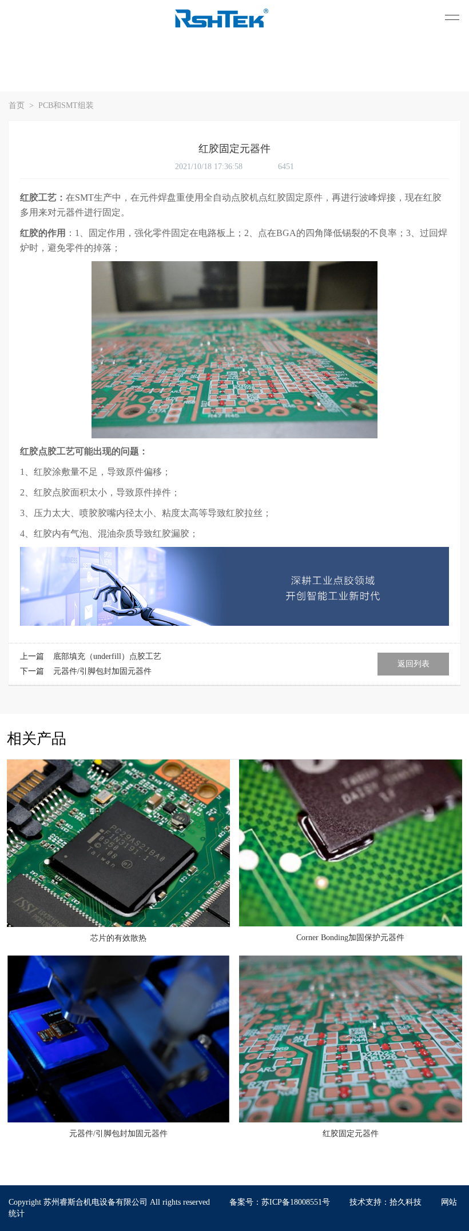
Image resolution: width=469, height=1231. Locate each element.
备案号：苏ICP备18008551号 (279, 1202)
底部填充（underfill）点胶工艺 (107, 656)
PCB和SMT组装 (66, 105)
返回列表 (414, 664)
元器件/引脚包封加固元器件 (102, 671)
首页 (18, 105)
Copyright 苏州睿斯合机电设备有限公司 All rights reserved (110, 1202)
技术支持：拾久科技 (385, 1202)
